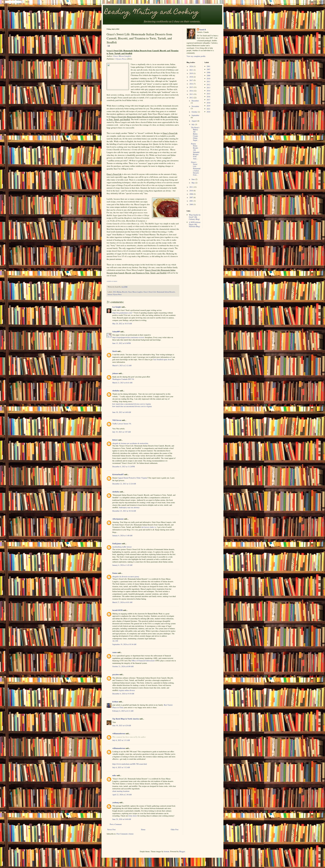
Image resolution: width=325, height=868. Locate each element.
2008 (191, 194)
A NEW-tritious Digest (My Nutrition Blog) (194, 224)
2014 (191, 91)
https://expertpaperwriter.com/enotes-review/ (128, 337)
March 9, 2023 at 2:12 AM (121, 365)
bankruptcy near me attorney (129, 507)
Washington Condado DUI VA (123, 379)
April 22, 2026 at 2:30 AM (122, 794)
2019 (191, 73)
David (114, 351)
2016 (191, 84)
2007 (191, 197)
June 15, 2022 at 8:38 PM (121, 343)
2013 (191, 94)
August (194, 121)
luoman (166, 851)
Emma (114, 573)
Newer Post (111, 829)
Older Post (174, 829)
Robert (115, 440)
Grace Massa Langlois (122, 56)
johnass (115, 373)
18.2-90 (115, 641)
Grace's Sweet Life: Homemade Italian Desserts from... (195, 168)
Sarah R (202, 29)
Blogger (182, 851)
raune (114, 652)
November (195, 106)
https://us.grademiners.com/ (122, 313)
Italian (110, 294)
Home (143, 829)
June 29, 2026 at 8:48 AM (121, 819)
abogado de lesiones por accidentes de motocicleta (130, 443)
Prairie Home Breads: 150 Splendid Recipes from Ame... (195, 151)
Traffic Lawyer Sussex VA (121, 423)
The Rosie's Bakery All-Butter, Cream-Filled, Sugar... (195, 133)
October (195, 112)
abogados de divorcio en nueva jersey (125, 576)
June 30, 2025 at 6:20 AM (121, 725)
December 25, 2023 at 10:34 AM (124, 511)
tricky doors (132, 816)
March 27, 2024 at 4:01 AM (122, 602)
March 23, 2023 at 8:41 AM (122, 382)
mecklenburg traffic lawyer (122, 547)
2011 (191, 187)
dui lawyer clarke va (148, 527)
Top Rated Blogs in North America (125, 718)
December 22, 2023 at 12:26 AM (124, 483)
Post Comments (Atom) (125, 834)
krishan (115, 701)
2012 (114, 292)
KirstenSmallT (118, 474)
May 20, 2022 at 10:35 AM (122, 323)
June (193, 179)
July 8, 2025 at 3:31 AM (121, 740)
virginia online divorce (126, 690)
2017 (191, 80)
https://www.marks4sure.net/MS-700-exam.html (129, 764)
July (193, 124)
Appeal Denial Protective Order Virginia (132, 478)
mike (114, 775)
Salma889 (116, 331)
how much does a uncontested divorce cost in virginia (131, 404)
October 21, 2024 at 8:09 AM (122, 666)
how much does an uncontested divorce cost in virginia (132, 406)
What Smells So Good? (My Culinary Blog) (194, 217)
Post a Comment (116, 824)
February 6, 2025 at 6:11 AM (122, 711)
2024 (191, 66)
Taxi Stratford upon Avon (162, 359)
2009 (208, 75)
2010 (191, 190)
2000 (191, 204)
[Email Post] (108, 45)
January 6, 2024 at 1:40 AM (122, 535)
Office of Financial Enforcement (143, 660)
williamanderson (118, 733)
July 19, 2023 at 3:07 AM (121, 432)
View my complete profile (196, 56)
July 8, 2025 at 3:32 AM (121, 767)
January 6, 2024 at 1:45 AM (122, 565)
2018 (191, 77)
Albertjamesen (118, 518)
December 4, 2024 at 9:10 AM (123, 693)
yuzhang (115, 802)
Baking (119, 292)
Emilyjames (116, 543)
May (193, 182)
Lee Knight (116, 307)
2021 (191, 70)
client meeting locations (120, 791)
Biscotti (124, 292)
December (195, 100)
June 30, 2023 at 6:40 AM (121, 412)
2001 (191, 201)
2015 (191, 87)
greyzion (115, 674)
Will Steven (116, 420)
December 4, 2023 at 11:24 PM (123, 466)
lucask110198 (117, 610)
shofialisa (115, 390)
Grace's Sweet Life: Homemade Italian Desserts (159, 292)
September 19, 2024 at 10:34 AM (124, 644)
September (195, 115)
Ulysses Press (120, 59)
